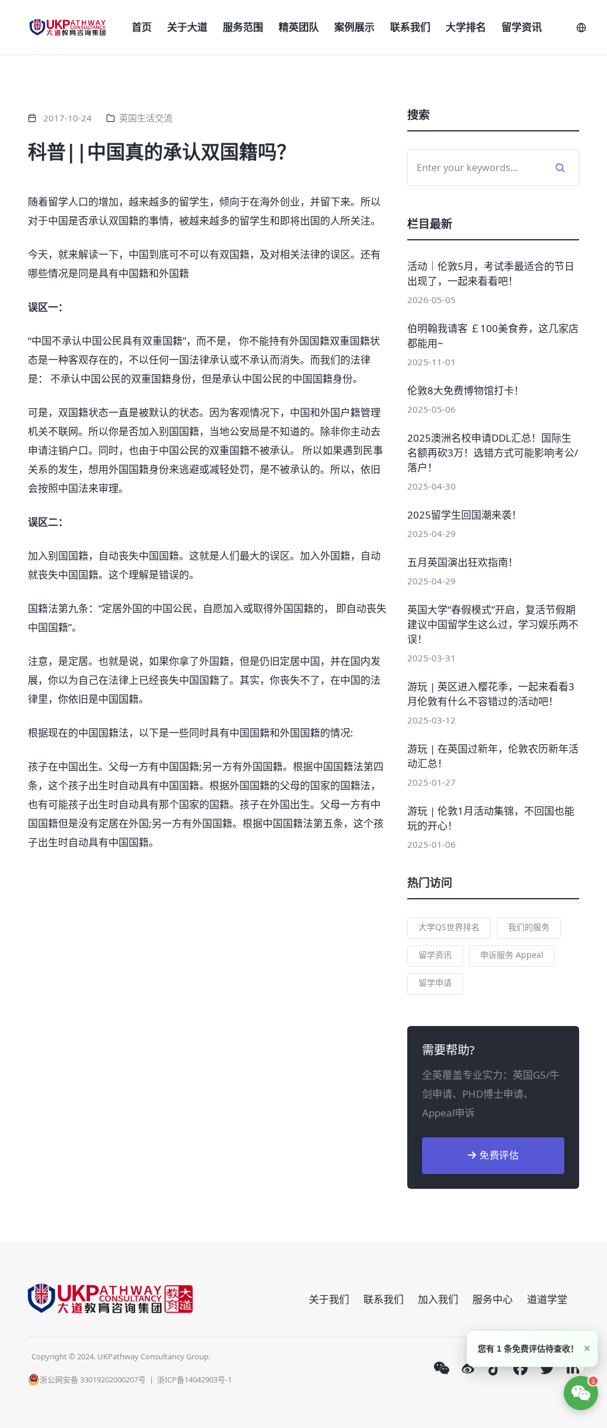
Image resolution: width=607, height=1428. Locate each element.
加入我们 (438, 1299)
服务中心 (492, 1299)
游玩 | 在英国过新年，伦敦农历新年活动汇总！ (493, 756)
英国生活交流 (145, 118)
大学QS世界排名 (449, 926)
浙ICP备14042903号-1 (194, 1379)
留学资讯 (521, 27)
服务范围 (243, 27)
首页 (142, 27)
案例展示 (354, 27)
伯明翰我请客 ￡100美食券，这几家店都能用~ (493, 335)
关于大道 (187, 27)
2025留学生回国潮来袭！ (464, 515)
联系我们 (410, 27)
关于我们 (329, 1299)
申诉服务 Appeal (512, 954)
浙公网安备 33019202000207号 (93, 1379)
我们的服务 (529, 926)
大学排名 (466, 27)
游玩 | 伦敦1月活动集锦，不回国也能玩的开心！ (490, 818)
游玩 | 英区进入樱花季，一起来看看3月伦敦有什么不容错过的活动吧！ (490, 694)
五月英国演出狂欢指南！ (462, 562)
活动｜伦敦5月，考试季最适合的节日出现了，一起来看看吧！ (490, 273)
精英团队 (299, 27)
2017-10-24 (67, 118)
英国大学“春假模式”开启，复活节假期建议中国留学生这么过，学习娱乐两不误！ (493, 624)
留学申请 (435, 982)
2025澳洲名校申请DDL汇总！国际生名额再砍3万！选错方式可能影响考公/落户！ (492, 452)
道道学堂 (547, 1299)
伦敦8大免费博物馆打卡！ (465, 390)
